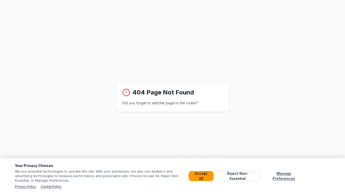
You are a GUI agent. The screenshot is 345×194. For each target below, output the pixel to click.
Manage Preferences (284, 176)
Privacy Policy (25, 186)
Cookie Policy (51, 186)
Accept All (201, 176)
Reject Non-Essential (238, 176)
